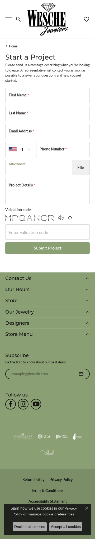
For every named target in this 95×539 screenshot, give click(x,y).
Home (13, 46)
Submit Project (47, 248)
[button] (18, 19)
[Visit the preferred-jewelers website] (47, 452)
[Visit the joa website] (77, 436)
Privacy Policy (61, 479)
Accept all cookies (66, 526)
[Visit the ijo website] (62, 436)
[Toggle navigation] (8, 19)
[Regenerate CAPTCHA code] (70, 218)
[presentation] (38, 167)
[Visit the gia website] (44, 436)
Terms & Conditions (47, 490)
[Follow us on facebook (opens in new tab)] (10, 404)
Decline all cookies (29, 526)
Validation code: (18, 209)
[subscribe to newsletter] (81, 374)
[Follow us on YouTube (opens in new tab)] (36, 404)
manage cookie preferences (51, 514)
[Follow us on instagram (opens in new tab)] (23, 404)
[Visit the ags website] (22, 436)
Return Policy (33, 479)
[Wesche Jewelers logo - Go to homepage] (47, 19)
